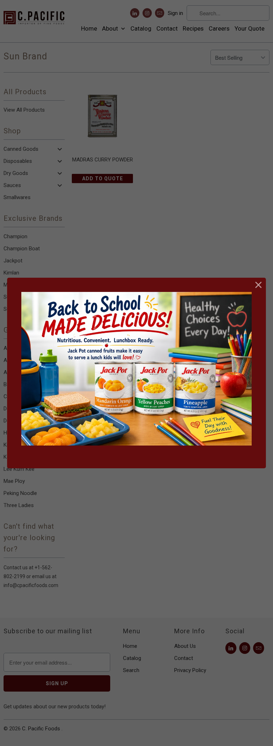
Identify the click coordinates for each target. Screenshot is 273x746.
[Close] (258, 285)
